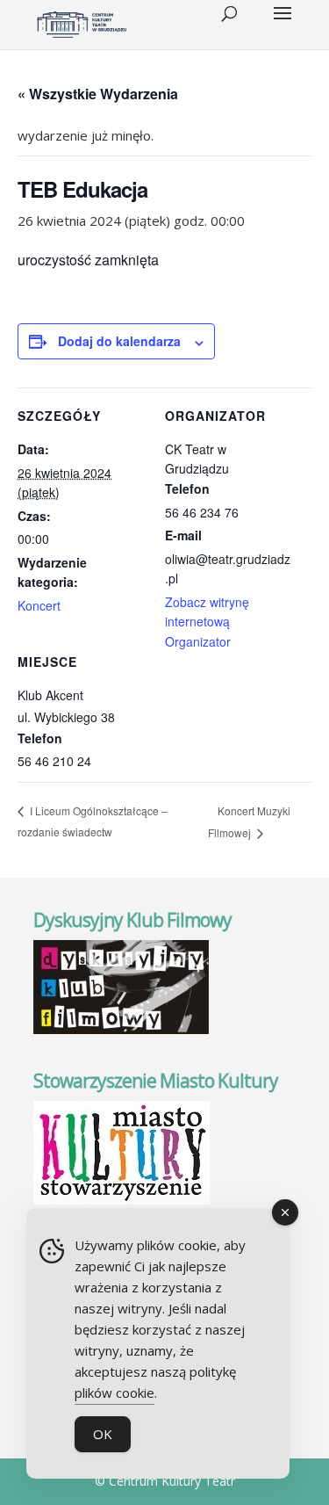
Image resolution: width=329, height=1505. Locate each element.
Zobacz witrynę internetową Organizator (207, 621)
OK (102, 1434)
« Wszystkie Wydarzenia (98, 93)
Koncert (39, 605)
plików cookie (114, 1392)
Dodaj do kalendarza (119, 341)
